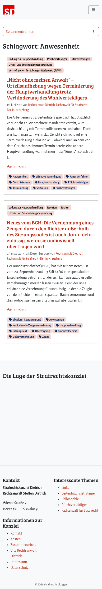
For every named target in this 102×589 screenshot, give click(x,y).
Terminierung (20, 188)
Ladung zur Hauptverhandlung (26, 59)
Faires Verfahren (78, 176)
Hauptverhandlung (49, 182)
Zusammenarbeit (23, 545)
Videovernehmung (23, 336)
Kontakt (16, 533)
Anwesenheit (20, 176)
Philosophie (70, 499)
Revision (52, 207)
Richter (65, 207)
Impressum (18, 562)
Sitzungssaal (19, 331)
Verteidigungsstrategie (78, 493)
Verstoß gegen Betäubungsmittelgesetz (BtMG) (35, 70)
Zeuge (45, 336)
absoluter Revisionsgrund (26, 319)
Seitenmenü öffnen (20, 32)
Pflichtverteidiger (57, 59)
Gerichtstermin (21, 182)
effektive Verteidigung (48, 176)
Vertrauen (42, 188)
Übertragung (42, 331)
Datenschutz (19, 567)
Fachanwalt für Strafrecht (79, 510)
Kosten (15, 539)
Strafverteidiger (81, 59)
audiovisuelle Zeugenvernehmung (31, 325)
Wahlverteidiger (65, 188)
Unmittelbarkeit (67, 331)
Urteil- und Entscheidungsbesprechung (30, 64)
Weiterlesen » (16, 167)
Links (65, 488)
